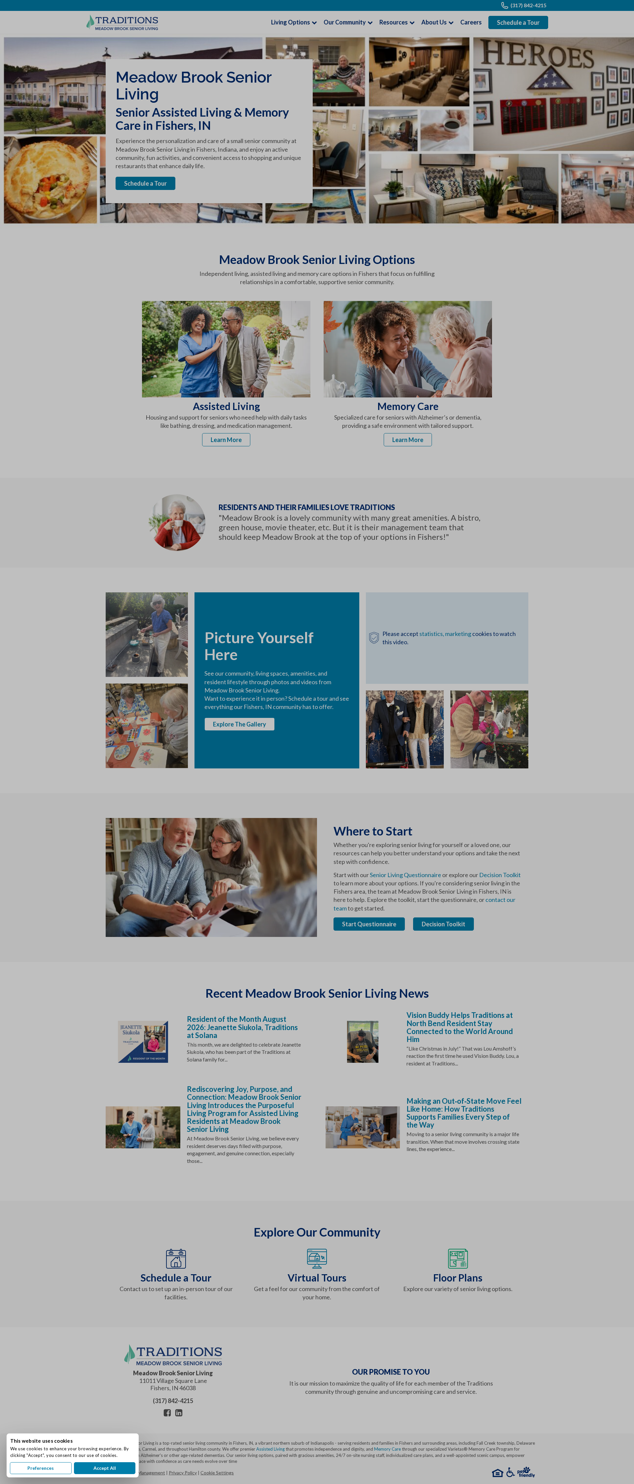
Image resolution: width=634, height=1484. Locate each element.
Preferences (40, 1468)
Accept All (104, 1468)
